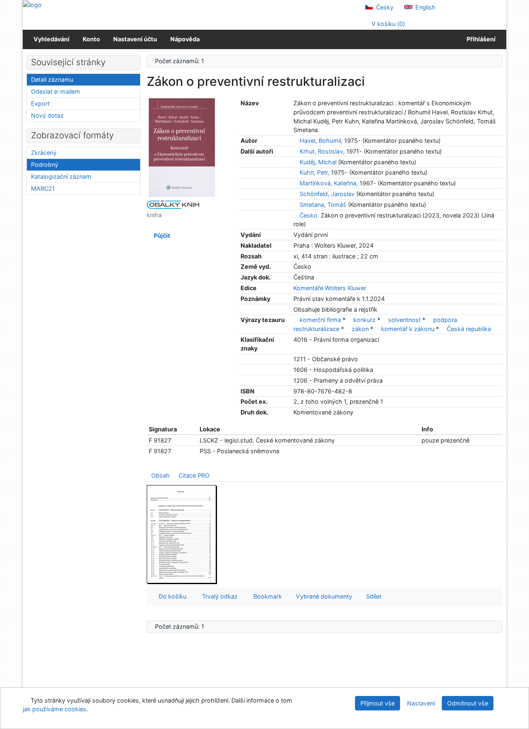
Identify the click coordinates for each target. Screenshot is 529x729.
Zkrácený (44, 152)
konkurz (364, 319)
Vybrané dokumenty (323, 596)
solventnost (404, 319)
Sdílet (373, 596)
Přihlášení (480, 39)
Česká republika (469, 328)
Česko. (309, 215)
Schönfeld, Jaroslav (327, 193)
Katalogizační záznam (61, 176)
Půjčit (160, 235)
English (425, 7)
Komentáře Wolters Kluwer (329, 287)
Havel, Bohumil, (321, 140)
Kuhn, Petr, (314, 172)
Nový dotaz (47, 115)
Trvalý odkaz (218, 596)
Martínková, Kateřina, (329, 183)
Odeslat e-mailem (55, 91)
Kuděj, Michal (318, 162)
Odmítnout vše (467, 703)
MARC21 (43, 188)
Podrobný (44, 164)
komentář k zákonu (407, 328)
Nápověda (185, 39)
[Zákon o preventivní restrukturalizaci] (182, 147)
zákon (360, 328)
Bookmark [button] (266, 596)
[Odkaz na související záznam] (295, 140)
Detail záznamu (52, 79)
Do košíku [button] (170, 596)
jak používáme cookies (54, 708)
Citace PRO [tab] (194, 475)
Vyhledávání (51, 39)
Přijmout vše (377, 703)
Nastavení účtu (135, 39)
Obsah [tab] (160, 475)
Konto (91, 39)
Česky (383, 7)
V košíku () (387, 23)
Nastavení (421, 703)
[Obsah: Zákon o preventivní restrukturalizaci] (182, 533)
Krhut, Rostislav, (322, 151)
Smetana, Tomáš (323, 204)
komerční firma (320, 319)
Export (40, 103)
